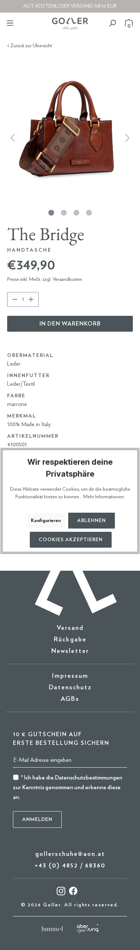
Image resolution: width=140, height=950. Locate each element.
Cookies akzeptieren (71, 539)
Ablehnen (91, 520)
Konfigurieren (46, 520)
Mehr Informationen (103, 496)
